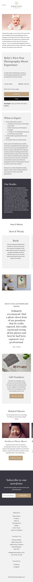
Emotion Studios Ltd (16, 5)
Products (16, 518)
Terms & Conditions (16, 530)
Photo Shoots (16, 516)
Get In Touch (16, 528)
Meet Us (16, 521)
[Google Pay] (16, 99)
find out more (16, 396)
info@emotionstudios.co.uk (16, 552)
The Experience (16, 523)
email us (6, 105)
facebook (16, 564)
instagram (16, 567)
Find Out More (15, 458)
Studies (16, 525)
